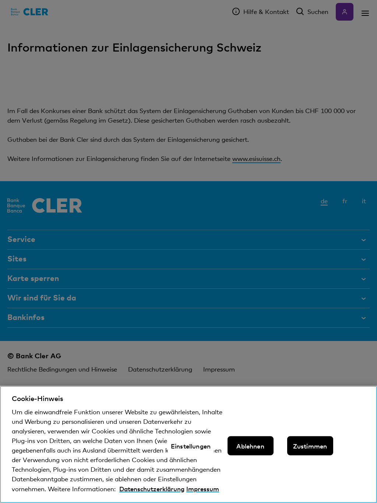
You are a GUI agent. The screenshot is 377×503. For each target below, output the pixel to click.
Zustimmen (310, 446)
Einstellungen (191, 446)
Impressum (202, 489)
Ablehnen (250, 446)
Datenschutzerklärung (151, 489)
